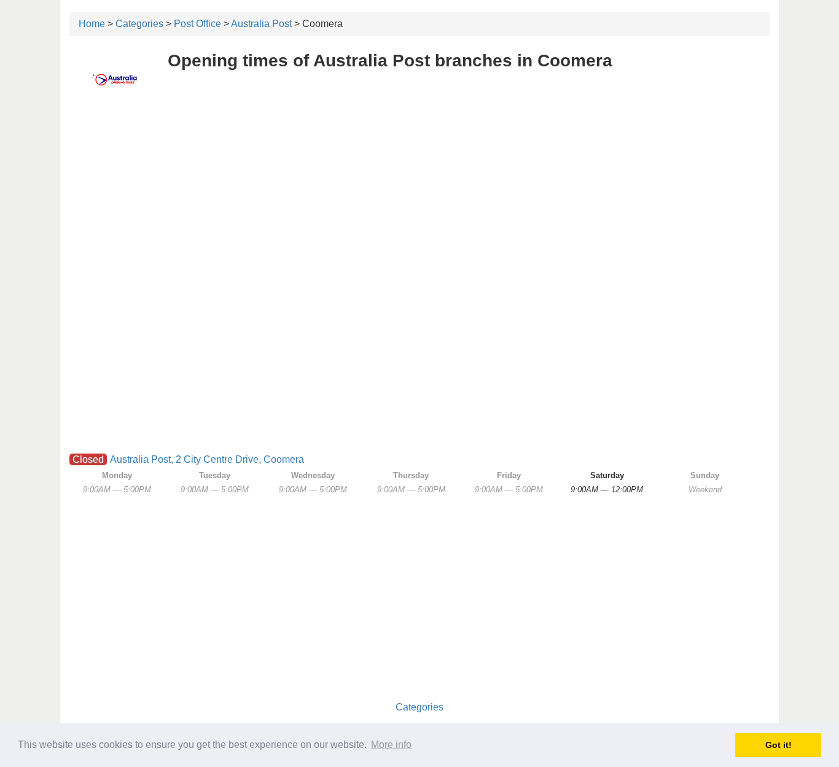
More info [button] (391, 744)
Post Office (197, 23)
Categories (139, 23)
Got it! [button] (778, 745)
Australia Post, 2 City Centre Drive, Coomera (207, 459)
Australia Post (261, 23)
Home (92, 23)
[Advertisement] (419, 195)
